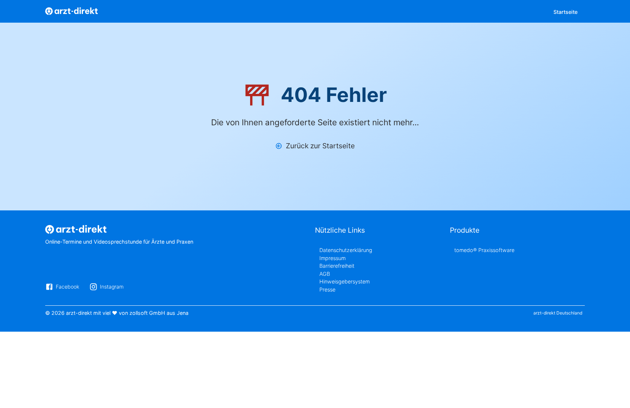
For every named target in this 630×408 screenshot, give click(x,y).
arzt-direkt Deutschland (557, 313)
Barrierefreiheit (336, 266)
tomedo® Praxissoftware (484, 250)
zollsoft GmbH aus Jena (158, 313)
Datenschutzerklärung (345, 250)
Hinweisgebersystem (344, 281)
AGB (324, 274)
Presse (327, 289)
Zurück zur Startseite (320, 145)
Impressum (332, 258)
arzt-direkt (79, 313)
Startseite (565, 12)
